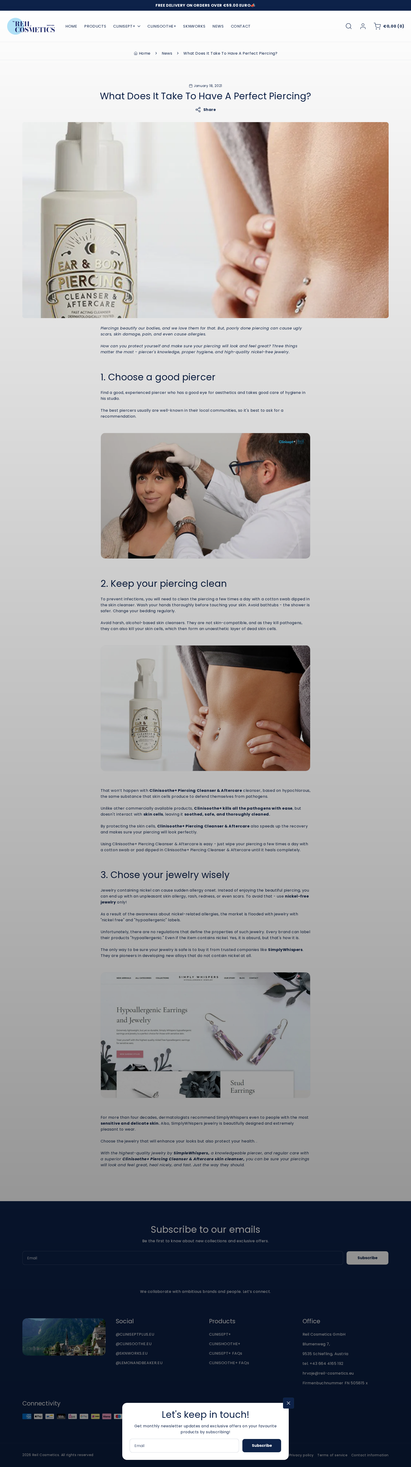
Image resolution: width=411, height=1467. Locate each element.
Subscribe (262, 1445)
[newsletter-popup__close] (288, 1403)
